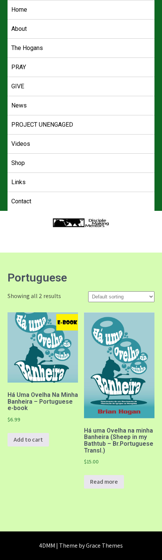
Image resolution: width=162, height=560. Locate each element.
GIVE (17, 86)
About (19, 28)
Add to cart (28, 439)
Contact (21, 201)
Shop (18, 162)
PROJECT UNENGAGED (42, 124)
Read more (104, 482)
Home (19, 9)
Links (18, 182)
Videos (20, 143)
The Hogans (27, 47)
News (19, 105)
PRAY (18, 67)
